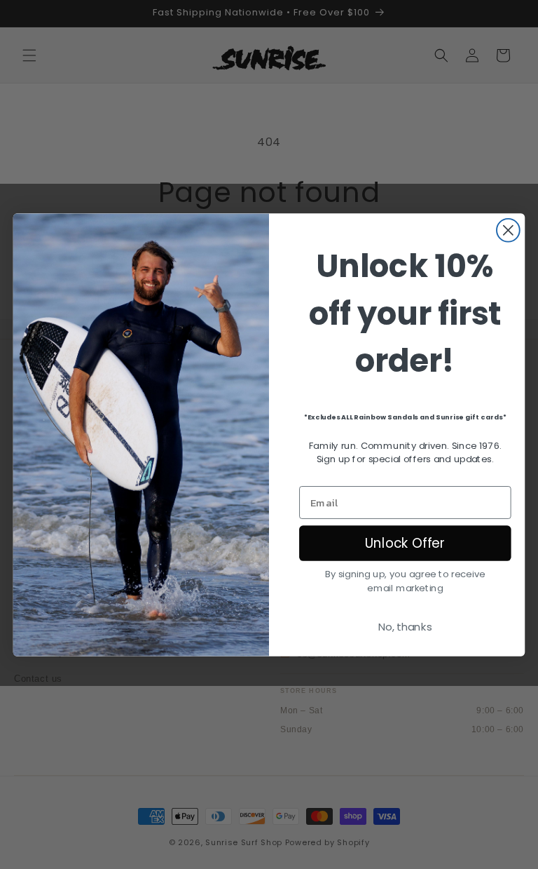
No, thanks (405, 627)
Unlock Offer (405, 543)
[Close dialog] (508, 229)
